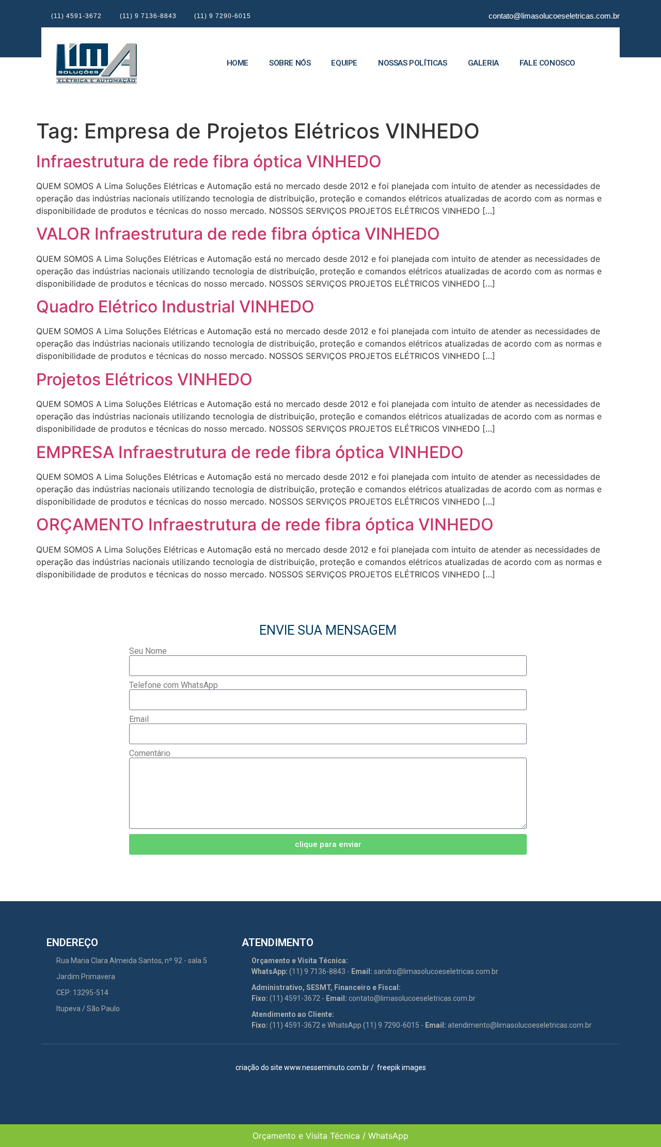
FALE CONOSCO (547, 63)
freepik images (401, 1067)
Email (139, 719)
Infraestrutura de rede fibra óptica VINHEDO (209, 161)
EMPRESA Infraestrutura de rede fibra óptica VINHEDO (250, 452)
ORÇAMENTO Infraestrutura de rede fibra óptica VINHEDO (265, 524)
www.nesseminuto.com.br (326, 1067)
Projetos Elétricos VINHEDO (144, 379)
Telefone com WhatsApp (173, 685)
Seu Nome (148, 651)
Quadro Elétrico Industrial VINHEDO (175, 306)
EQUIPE (344, 63)
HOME (237, 63)
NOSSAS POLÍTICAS (412, 63)
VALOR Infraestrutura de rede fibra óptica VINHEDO (238, 234)
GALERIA (483, 63)
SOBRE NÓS (289, 63)
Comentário (149, 753)
